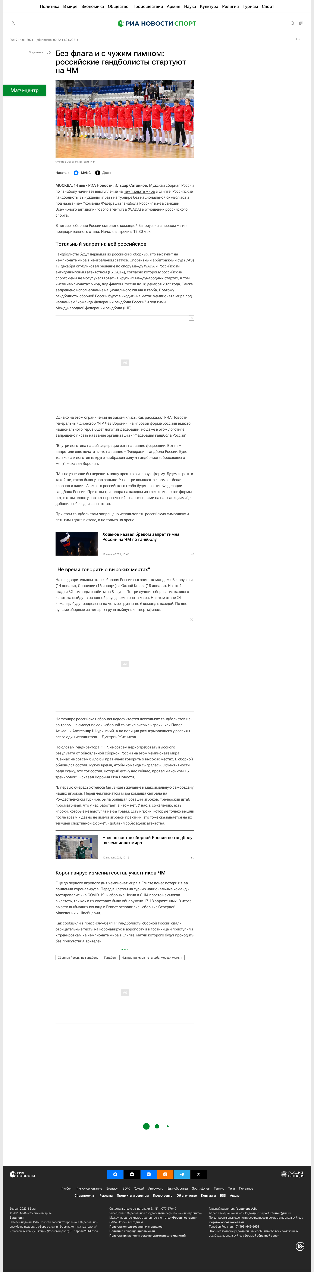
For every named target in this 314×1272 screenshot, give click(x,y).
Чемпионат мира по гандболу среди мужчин (152, 957)
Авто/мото (155, 1188)
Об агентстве (187, 1195)
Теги (231, 1188)
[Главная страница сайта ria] (142, 23)
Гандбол (110, 957)
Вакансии (16, 1217)
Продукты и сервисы (133, 1195)
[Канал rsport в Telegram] (182, 1174)
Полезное (246, 1188)
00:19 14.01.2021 (21, 39)
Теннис (219, 1188)
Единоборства (177, 1188)
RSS (223, 1195)
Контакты (208, 1195)
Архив (234, 1195)
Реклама (106, 1195)
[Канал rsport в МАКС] (115, 1174)
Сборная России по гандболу (78, 957)
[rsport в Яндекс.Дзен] (132, 1174)
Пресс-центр (162, 1195)
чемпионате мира (139, 191)
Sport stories (201, 1188)
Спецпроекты (85, 1195)
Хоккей (139, 1188)
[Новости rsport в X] (199, 1174)
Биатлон (112, 1188)
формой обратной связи (226, 1222)
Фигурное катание (89, 1188)
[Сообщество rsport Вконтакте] (149, 1174)
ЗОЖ (126, 1188)
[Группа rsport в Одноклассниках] (165, 1174)
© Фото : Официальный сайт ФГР (75, 161)
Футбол (66, 1188)
